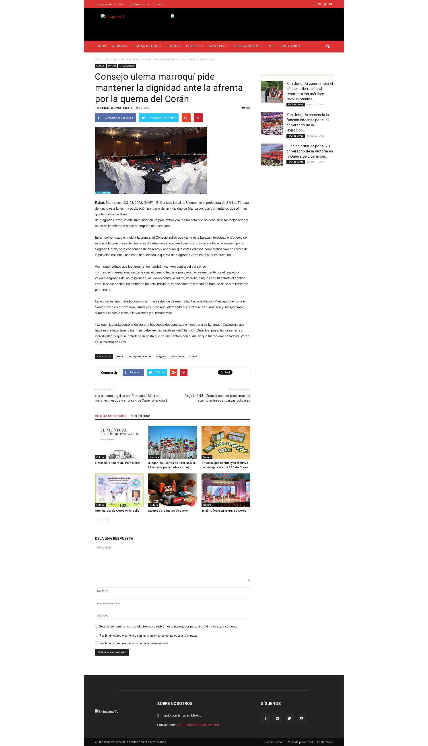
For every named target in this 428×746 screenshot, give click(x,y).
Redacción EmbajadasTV (116, 107)
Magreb (161, 356)
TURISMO (173, 46)
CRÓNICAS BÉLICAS (246, 46)
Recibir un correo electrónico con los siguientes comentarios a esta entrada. (148, 635)
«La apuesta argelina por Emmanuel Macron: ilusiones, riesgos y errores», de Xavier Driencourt (131, 398)
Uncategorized (127, 65)
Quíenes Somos (139, 4)
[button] (327, 46)
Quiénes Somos (273, 742)
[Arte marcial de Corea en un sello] (119, 490)
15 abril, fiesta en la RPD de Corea (224, 510)
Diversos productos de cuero (168, 510)
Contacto (158, 4)
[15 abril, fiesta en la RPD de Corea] (226, 490)
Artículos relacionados (110, 416)
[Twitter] (325, 4)
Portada (112, 65)
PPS (271, 46)
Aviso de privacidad (300, 742)
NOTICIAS (118, 46)
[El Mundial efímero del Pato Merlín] (119, 442)
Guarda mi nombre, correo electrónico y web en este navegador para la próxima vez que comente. (168, 626)
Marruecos (177, 356)
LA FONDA (192, 46)
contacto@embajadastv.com (198, 725)
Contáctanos (325, 742)
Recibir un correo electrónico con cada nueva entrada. (134, 643)
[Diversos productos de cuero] (172, 490)
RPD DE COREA (290, 46)
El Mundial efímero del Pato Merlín (117, 463)
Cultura (100, 457)
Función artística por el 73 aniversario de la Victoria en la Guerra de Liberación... (309, 151)
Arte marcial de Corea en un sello (117, 510)
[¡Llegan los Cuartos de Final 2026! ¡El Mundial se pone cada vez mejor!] (172, 442)
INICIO (102, 46)
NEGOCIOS (216, 46)
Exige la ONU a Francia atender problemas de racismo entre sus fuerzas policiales (217, 398)
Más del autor (140, 416)
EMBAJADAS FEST (146, 46)
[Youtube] (330, 4)
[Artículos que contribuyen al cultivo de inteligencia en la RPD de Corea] (226, 442)
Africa (119, 356)
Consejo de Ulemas (139, 356)
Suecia (193, 356)
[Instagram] (319, 4)
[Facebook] (313, 4)
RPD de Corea (295, 104)
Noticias (100, 65)
